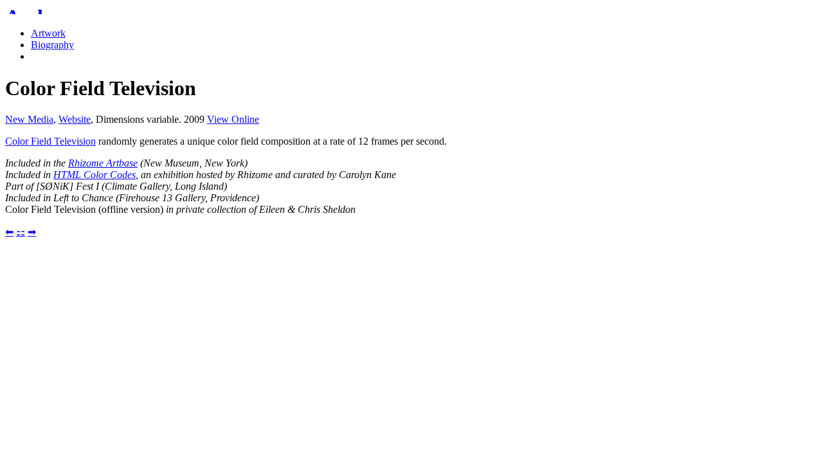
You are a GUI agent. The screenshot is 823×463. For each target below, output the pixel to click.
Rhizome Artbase (103, 163)
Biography (52, 44)
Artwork (48, 33)
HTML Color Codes (94, 174)
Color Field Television (50, 141)
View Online (233, 119)
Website (75, 119)
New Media (29, 119)
